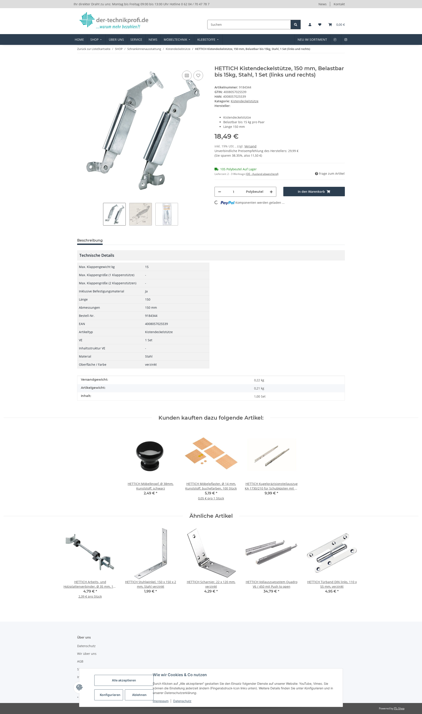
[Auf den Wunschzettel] (198, 75)
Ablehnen (139, 695)
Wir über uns (86, 654)
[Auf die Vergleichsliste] (187, 75)
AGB (80, 661)
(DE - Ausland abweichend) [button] (262, 174)
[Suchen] (296, 24)
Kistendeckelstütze (244, 101)
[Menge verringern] (219, 191)
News (322, 4)
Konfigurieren (110, 695)
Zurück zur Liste (87, 49)
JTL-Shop (399, 708)
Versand (250, 146)
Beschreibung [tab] (90, 240)
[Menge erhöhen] (271, 191)
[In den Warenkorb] (80, 63)
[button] (310, 24)
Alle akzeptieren (124, 680)
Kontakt (339, 4)
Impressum (161, 701)
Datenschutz (182, 701)
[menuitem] (79, 39)
